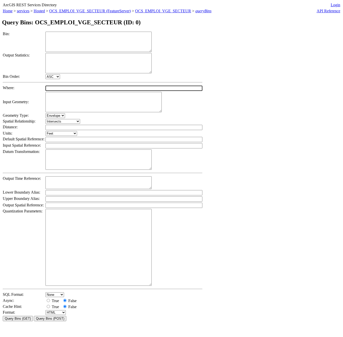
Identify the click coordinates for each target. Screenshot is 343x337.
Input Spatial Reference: (22, 145)
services (23, 11)
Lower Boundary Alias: (21, 192)
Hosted (39, 11)
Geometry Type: (16, 115)
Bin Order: (11, 76)
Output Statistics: (16, 55)
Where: (8, 88)
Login (335, 5)
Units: (7, 133)
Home (8, 11)
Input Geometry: (16, 102)
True (56, 301)
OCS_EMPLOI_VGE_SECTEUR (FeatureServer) (90, 11)
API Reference (328, 11)
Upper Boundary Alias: (21, 198)
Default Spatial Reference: (23, 139)
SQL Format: (13, 294)
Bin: (6, 34)
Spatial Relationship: (19, 121)
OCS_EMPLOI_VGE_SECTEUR (163, 11)
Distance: (10, 127)
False (72, 301)
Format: (9, 312)
